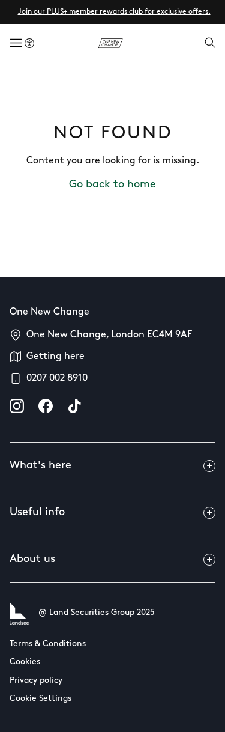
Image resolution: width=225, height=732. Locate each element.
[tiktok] (74, 406)
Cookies (25, 662)
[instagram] (17, 406)
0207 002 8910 (57, 378)
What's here (40, 466)
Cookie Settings (40, 698)
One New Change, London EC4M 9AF (109, 335)
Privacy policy (36, 680)
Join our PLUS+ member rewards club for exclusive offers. (114, 12)
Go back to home (112, 185)
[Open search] (210, 43)
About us (32, 559)
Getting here (55, 356)
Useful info (37, 512)
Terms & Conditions (48, 644)
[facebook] (45, 406)
